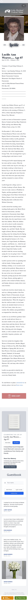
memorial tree (21, 382)
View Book (7, 442)
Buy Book (16, 442)
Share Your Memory (10, 467)
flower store (19, 385)
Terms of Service (18, 594)
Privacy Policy (10, 594)
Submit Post (14, 493)
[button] (14, 570)
